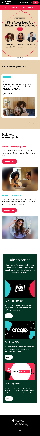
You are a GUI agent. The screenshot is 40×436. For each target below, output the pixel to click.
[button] (25, 2)
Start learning (9, 161)
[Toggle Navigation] (2, 2)
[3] (20, 57)
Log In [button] (35, 2)
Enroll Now (7, 93)
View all (8, 316)
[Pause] (23, 57)
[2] (18, 57)
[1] (17, 57)
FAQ (20, 431)
